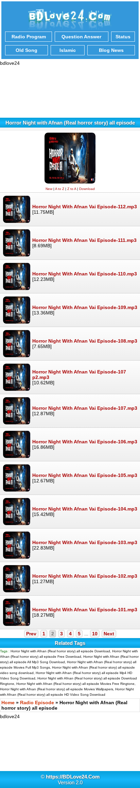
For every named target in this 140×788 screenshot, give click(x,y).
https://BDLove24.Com (73, 777)
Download (87, 189)
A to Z (59, 189)
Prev (31, 633)
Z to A (71, 189)
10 (95, 633)
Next (109, 633)
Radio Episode (37, 702)
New (49, 189)
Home (8, 702)
